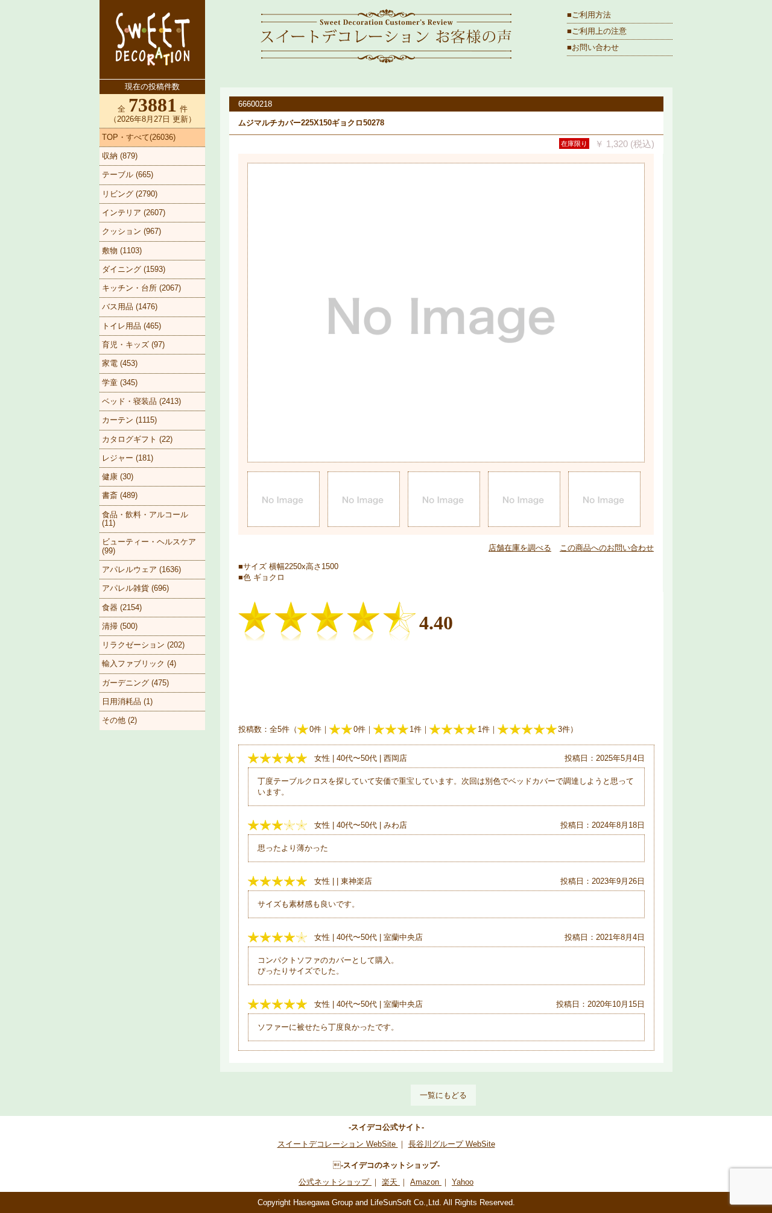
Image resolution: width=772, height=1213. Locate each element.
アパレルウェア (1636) (141, 569)
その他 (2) (119, 720)
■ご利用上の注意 (597, 31)
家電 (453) (120, 363)
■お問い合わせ (593, 47)
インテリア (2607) (133, 212)
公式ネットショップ (335, 1181)
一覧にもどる (443, 1095)
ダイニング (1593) (133, 269)
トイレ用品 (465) (131, 325)
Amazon (425, 1181)
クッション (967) (131, 231)
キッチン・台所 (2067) (141, 287)
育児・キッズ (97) (133, 344)
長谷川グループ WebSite (451, 1143)
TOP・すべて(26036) (139, 137)
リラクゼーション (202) (143, 644)
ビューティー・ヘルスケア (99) (149, 546)
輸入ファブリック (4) (139, 663)
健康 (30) (117, 476)
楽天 (391, 1181)
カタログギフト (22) (137, 439)
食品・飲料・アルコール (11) (145, 519)
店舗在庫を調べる (520, 547)
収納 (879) (120, 155)
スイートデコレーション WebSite (337, 1143)
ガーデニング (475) (135, 682)
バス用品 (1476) (129, 306)
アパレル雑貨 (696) (135, 588)
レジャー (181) (127, 457)
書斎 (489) (120, 495)
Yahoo (462, 1181)
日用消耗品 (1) (127, 701)
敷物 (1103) (122, 250)
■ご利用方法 (589, 14)
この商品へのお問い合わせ (607, 547)
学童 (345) (120, 382)
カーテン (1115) (129, 419)
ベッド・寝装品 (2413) (141, 401)
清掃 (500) (120, 626)
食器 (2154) (122, 607)
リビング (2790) (129, 193)
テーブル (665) (127, 174)
